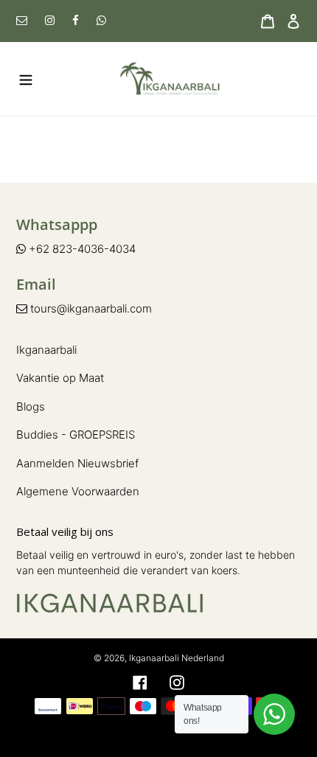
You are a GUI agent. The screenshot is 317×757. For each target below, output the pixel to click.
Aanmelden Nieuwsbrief (77, 463)
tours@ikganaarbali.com (89, 308)
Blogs (30, 407)
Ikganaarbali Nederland (176, 657)
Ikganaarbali (46, 350)
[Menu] (21, 78)
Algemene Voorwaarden (77, 491)
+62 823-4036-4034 (81, 249)
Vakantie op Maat (60, 378)
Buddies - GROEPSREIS (75, 435)
